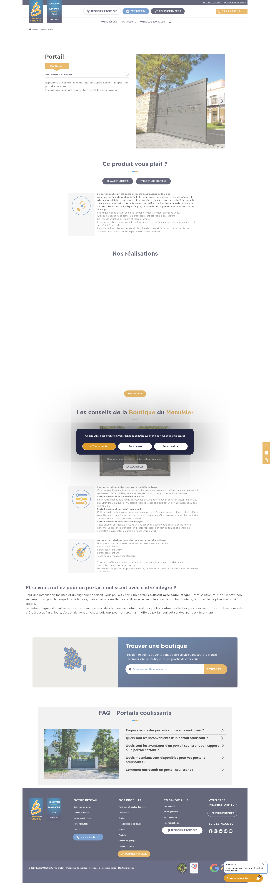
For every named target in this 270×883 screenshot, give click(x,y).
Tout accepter (100, 446)
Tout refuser (136, 446)
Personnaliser (171, 446)
